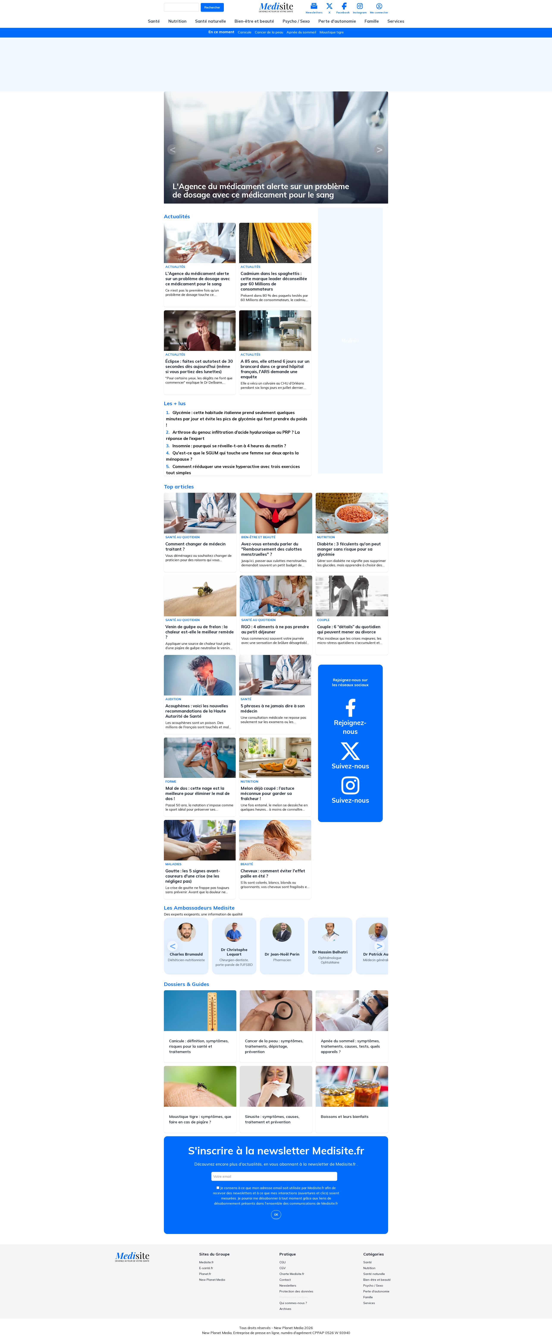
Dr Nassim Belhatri (330, 952)
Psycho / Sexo (296, 21)
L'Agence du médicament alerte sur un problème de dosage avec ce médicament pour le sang (260, 190)
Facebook (343, 12)
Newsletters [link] (287, 1285)
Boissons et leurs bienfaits (345, 1116)
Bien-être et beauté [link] (377, 1280)
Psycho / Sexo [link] (373, 1285)
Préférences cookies (293, 1297)
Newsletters (314, 12)
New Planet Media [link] (212, 1280)
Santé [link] (367, 1262)
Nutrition (177, 21)
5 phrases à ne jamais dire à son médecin (273, 708)
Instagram (360, 12)
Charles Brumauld (186, 954)
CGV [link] (282, 1268)
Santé (154, 21)
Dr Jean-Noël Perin (282, 954)
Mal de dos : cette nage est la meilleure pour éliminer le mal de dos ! (197, 793)
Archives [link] (285, 1309)
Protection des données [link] (296, 1291)
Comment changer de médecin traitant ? (195, 546)
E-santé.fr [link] (206, 1268)
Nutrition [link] (369, 1268)
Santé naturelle (210, 21)
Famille (372, 21)
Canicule (244, 32)
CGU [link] (282, 1262)
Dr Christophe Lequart (234, 951)
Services (395, 21)
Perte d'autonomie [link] (376, 1291)
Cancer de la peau (269, 32)
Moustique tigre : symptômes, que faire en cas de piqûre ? (200, 1119)
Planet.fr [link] (205, 1274)
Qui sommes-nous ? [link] (293, 1303)
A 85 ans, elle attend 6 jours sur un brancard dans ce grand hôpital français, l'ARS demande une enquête (275, 369)
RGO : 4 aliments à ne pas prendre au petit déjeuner (275, 629)
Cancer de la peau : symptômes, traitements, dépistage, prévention (274, 1046)
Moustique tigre (332, 32)
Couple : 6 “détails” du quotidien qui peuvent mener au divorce (348, 629)
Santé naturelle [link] (374, 1274)
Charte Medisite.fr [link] (291, 1274)
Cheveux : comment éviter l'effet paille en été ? (273, 873)
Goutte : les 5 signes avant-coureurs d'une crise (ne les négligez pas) (192, 876)
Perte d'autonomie (337, 21)
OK (276, 1214)
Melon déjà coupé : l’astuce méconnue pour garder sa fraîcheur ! (267, 793)
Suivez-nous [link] (350, 766)
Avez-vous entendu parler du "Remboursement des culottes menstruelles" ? (271, 549)
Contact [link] (285, 1280)
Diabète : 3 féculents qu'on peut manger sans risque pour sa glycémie (349, 549)
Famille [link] (368, 1297)
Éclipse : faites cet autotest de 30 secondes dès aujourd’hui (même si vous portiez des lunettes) (199, 366)
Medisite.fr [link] (206, 1262)
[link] (350, 708)
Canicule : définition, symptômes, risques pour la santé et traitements (199, 1046)
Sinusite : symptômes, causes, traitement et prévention (272, 1119)
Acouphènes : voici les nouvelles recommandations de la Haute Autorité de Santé (196, 711)
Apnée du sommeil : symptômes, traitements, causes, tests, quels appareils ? (350, 1046)
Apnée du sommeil (301, 32)
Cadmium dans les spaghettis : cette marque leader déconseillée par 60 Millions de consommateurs (274, 281)
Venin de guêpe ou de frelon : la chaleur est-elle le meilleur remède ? (199, 632)
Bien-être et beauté (254, 21)
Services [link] (369, 1303)
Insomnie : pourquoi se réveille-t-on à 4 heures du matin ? (229, 445)
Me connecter (379, 12)
